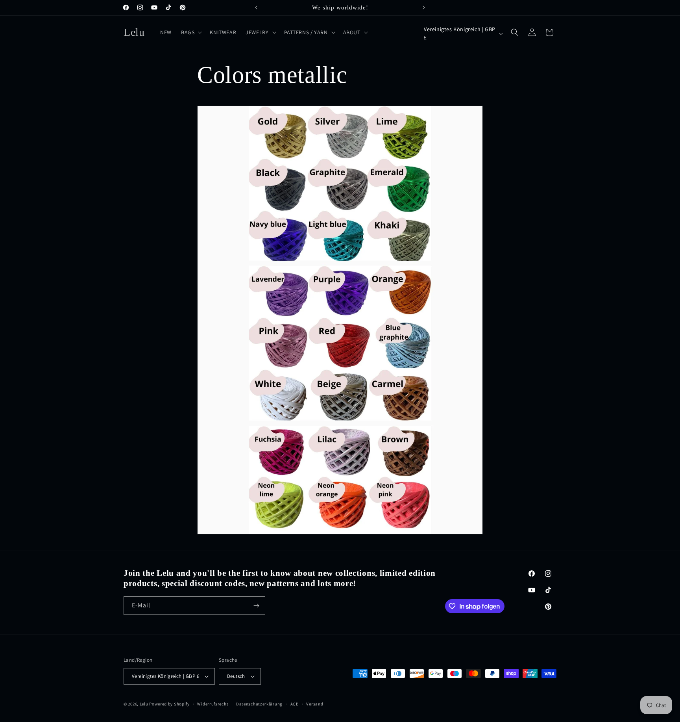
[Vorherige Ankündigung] (256, 7)
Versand (314, 704)
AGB (294, 704)
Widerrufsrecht (212, 704)
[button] (190, 32)
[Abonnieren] (256, 605)
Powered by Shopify (169, 704)
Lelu (144, 704)
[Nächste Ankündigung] (423, 7)
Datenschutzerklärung (259, 704)
